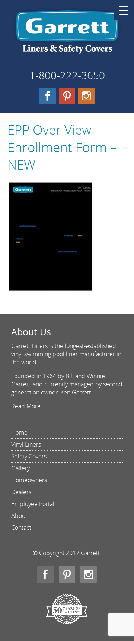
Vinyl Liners (26, 444)
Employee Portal (32, 504)
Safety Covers (29, 456)
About (19, 516)
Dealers (21, 492)
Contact (21, 528)
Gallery (20, 468)
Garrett (67, 34)
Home (19, 432)
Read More (26, 406)
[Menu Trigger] (124, 10)
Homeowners (29, 480)
